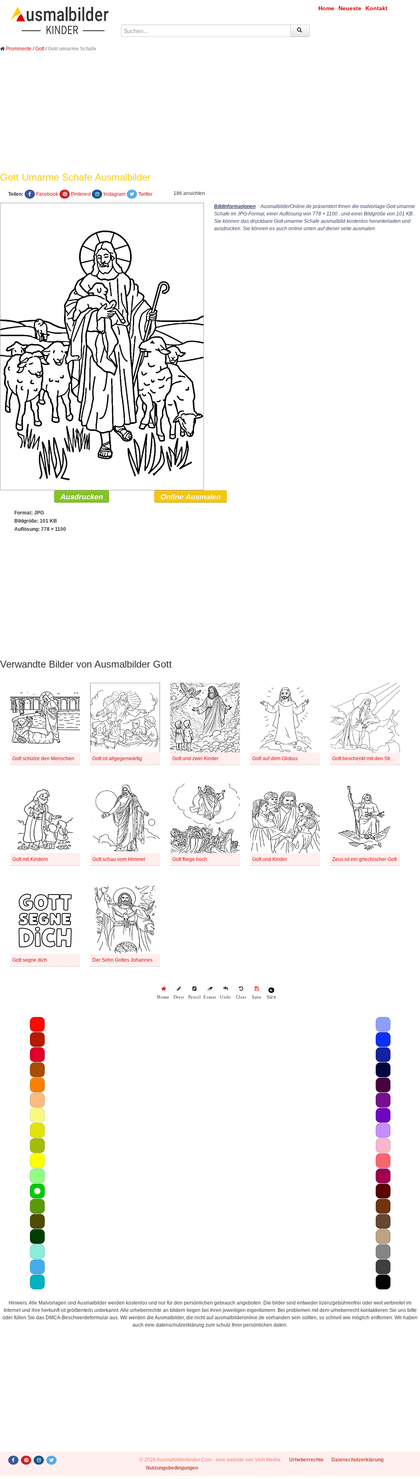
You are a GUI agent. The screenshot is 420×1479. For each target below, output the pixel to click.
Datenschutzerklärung (357, 1460)
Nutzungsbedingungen (172, 1468)
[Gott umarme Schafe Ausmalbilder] (102, 346)
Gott (39, 49)
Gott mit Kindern (30, 859)
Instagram (114, 194)
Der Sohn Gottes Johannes (122, 960)
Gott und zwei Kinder (195, 758)
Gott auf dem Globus (275, 758)
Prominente (19, 49)
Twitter (145, 194)
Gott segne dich (29, 960)
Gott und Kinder (269, 859)
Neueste (349, 8)
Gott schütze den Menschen (43, 758)
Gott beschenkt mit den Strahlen (367, 758)
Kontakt (376, 8)
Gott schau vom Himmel (118, 859)
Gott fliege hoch (189, 859)
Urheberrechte (306, 1460)
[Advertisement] (210, 118)
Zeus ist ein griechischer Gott (364, 859)
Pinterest (81, 194)
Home (326, 8)
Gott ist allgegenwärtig (117, 758)
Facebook (47, 194)
